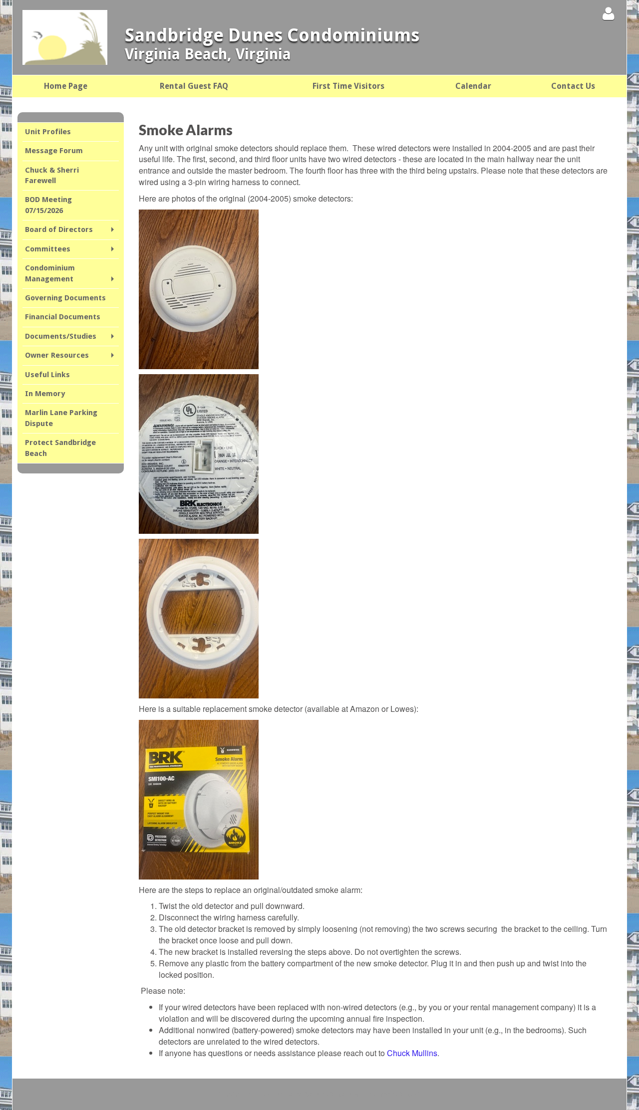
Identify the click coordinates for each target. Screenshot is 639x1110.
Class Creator (394, 1094)
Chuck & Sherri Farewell (52, 175)
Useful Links (47, 374)
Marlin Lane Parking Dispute (61, 418)
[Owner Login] (608, 13)
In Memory (45, 393)
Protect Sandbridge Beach (60, 447)
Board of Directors (59, 229)
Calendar (473, 86)
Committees (47, 248)
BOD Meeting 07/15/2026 (48, 205)
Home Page (65, 86)
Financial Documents (62, 316)
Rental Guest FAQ (194, 86)
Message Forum (54, 150)
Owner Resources (57, 355)
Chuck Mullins (412, 1053)
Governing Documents (65, 297)
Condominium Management (50, 273)
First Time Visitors (348, 86)
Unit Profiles (48, 131)
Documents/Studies (60, 336)
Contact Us (573, 86)
